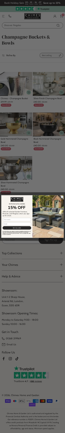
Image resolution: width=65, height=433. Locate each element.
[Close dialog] (62, 197)
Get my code (17, 228)
